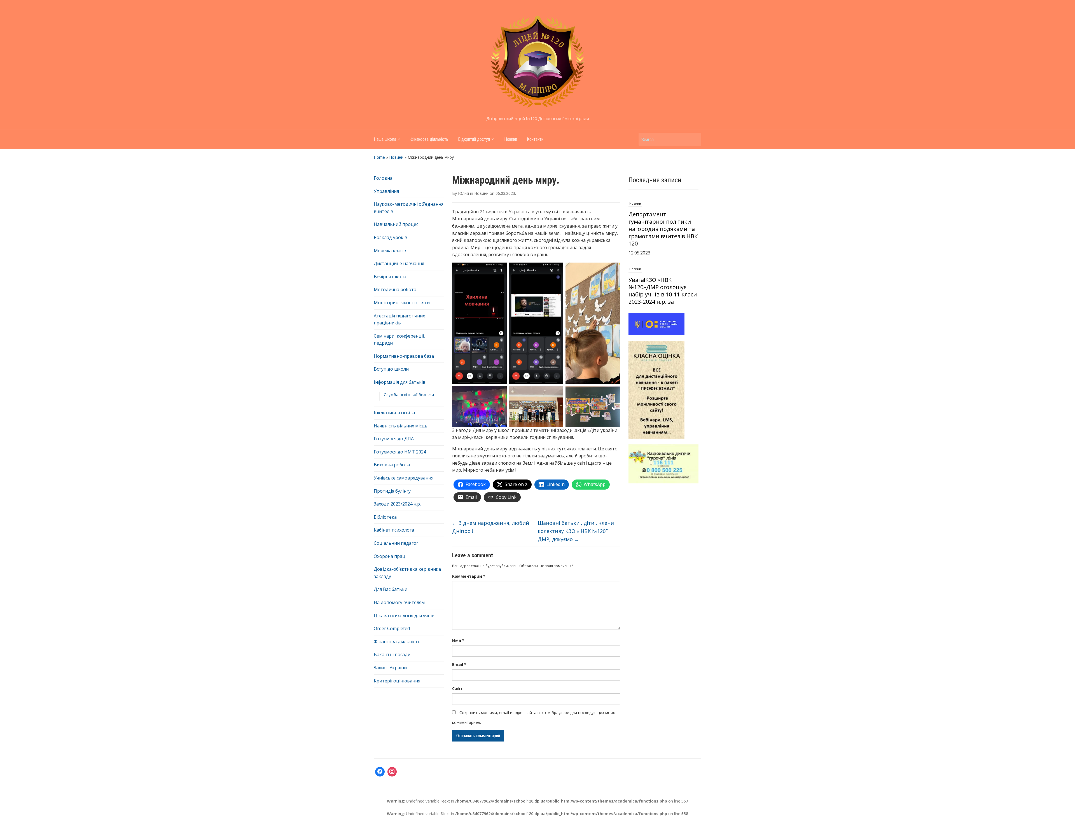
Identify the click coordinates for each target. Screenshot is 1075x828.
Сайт (457, 688)
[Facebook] (380, 772)
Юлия (463, 193)
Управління (386, 191)
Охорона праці (390, 556)
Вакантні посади (392, 654)
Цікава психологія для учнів (404, 615)
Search (694, 139)
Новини (510, 139)
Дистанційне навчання (399, 263)
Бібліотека (385, 517)
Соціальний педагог (396, 543)
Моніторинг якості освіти (402, 303)
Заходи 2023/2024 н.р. (397, 504)
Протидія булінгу (392, 491)
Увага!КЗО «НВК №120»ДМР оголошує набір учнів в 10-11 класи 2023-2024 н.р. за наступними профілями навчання (662, 232)
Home (379, 157)
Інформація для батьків (400, 382)
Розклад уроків (390, 237)
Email (459, 664)
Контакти (535, 139)
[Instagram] (392, 772)
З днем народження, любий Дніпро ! (490, 527)
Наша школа (385, 139)
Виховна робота (392, 465)
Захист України (390, 668)
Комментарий (468, 576)
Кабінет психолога (394, 530)
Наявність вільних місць (400, 426)
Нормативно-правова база (404, 356)
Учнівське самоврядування (403, 478)
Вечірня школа (390, 276)
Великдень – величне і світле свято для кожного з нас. (663, 294)
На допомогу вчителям (399, 602)
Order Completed (392, 628)
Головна (383, 178)
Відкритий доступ (474, 139)
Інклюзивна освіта (394, 413)
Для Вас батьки (390, 589)
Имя (458, 640)
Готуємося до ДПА (394, 439)
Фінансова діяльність (429, 139)
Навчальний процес (396, 224)
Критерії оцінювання (397, 681)
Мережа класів (390, 250)
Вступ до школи (391, 369)
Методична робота (395, 289)
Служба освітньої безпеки (409, 394)
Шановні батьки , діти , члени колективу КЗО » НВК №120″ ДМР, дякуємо (576, 531)
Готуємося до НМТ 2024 (400, 452)
